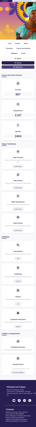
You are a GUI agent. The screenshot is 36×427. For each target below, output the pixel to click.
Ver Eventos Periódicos (18, 372)
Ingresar (19, 63)
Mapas (26, 43)
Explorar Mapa (18, 166)
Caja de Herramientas (23, 48)
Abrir (18, 258)
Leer (18, 304)
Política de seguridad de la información (16, 421)
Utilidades (14, 53)
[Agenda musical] (28, 368)
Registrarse (19, 67)
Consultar (18, 281)
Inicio (9, 43)
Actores (17, 43)
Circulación (9, 48)
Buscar (19, 59)
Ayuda (23, 53)
